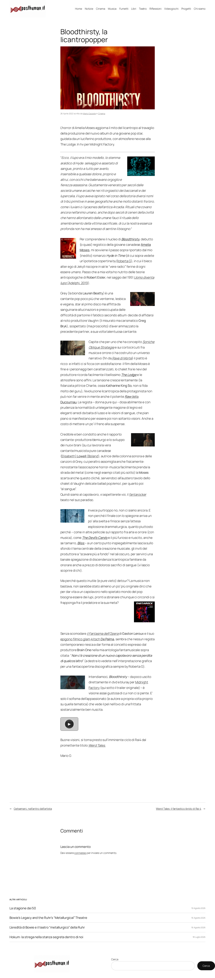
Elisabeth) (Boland (80, 456)
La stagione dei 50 (23, 908)
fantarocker (137, 494)
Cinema (101, 113)
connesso (80, 853)
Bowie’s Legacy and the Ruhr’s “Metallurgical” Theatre (48, 918)
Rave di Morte (122, 358)
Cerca (114, 959)
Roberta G (123, 261)
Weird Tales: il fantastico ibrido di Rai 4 (178, 808)
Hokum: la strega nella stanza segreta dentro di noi (46, 937)
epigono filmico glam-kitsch (87, 639)
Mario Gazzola (89, 113)
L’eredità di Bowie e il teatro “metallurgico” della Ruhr (47, 927)
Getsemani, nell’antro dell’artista (33, 808)
